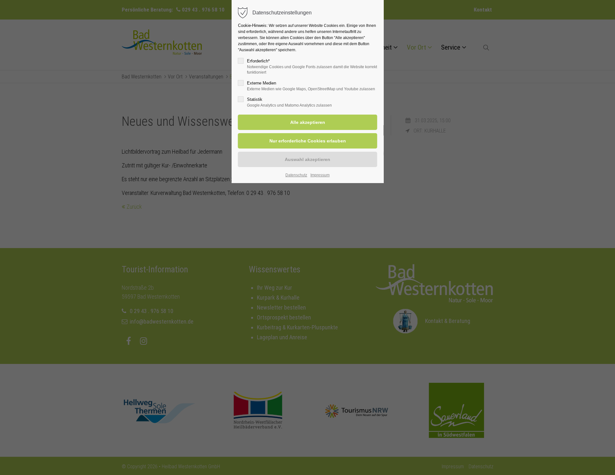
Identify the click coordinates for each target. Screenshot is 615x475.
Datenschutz (296, 175)
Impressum (320, 175)
